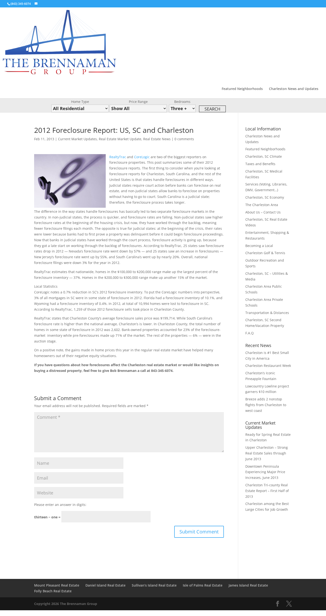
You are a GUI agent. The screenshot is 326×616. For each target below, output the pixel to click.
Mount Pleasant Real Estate (56, 585)
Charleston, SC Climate (263, 156)
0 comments (184, 139)
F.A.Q (249, 333)
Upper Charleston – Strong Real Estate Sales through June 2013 (266, 453)
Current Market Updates (77, 139)
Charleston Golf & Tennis (265, 253)
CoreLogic (142, 157)
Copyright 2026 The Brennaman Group (65, 603)
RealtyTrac (117, 157)
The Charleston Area (261, 204)
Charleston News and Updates (293, 89)
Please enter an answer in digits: (60, 504)
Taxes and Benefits (260, 164)
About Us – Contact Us (263, 212)
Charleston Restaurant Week (268, 365)
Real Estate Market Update (120, 139)
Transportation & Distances (267, 312)
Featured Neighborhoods (242, 89)
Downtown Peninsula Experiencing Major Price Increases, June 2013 (265, 472)
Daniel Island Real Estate (105, 585)
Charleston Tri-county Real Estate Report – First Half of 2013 (267, 491)
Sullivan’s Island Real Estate (154, 585)
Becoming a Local (259, 245)
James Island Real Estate (248, 585)
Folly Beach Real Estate (53, 591)
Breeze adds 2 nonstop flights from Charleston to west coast (265, 405)
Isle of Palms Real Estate (202, 585)
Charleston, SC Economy (264, 197)
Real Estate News (157, 139)
